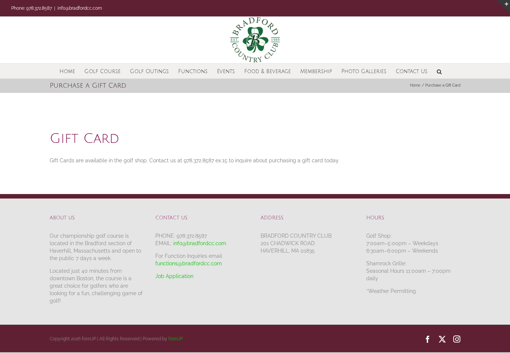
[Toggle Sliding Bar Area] (503, 6)
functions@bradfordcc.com (188, 263)
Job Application (174, 276)
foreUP (175, 338)
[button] (439, 70)
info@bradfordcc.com (79, 8)
